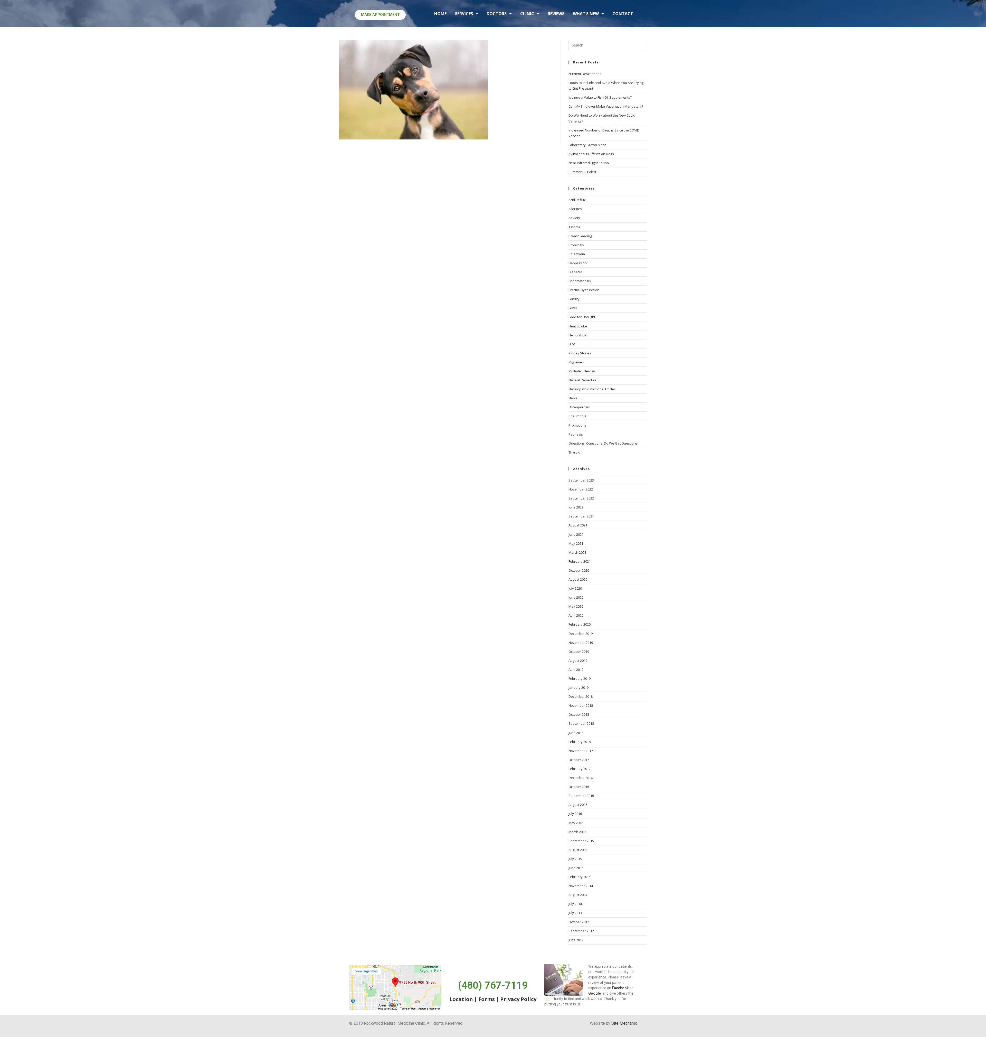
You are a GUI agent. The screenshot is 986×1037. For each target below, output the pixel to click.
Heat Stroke (577, 326)
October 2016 (578, 786)
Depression (577, 263)
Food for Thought (581, 317)
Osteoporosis (579, 407)
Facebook (620, 988)
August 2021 (577, 525)
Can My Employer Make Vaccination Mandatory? (605, 106)
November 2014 (580, 885)
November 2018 (580, 705)
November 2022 (580, 489)
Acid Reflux (577, 199)
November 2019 (580, 642)
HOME (440, 13)
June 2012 (575, 940)
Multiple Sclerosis (582, 371)
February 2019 (579, 678)
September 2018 (581, 723)
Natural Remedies (582, 380)
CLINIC (527, 13)
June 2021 (575, 534)
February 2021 (579, 561)
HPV (571, 344)
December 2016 (580, 777)
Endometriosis (579, 281)
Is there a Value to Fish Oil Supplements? (600, 97)
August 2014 (577, 894)
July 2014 (575, 903)
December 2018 (580, 696)
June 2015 (575, 867)
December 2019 (580, 633)
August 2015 (577, 849)
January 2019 (578, 687)
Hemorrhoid (577, 335)
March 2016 (577, 831)
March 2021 (577, 552)
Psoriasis (575, 434)
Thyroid (574, 452)
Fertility (574, 299)
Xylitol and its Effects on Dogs (591, 154)
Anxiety (574, 217)
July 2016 (575, 813)
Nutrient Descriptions (584, 73)
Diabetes (575, 272)
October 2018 (578, 714)
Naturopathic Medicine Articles (592, 389)
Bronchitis (576, 245)
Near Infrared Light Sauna (588, 163)
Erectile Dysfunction (583, 290)
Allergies (575, 208)
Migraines (576, 362)
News (572, 398)
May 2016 (575, 823)
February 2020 (579, 624)
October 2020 (578, 570)
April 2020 (575, 615)
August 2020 (577, 579)
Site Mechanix (624, 1023)
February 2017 (579, 768)
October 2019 (578, 651)
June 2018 (575, 732)
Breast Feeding (580, 236)
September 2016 (581, 795)
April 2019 (575, 669)
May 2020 (575, 606)
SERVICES (464, 13)
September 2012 (581, 931)
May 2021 (575, 543)
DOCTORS (497, 13)
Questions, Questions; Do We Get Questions (603, 443)
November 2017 (580, 750)
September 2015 (581, 840)
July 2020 (575, 588)
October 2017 (578, 759)
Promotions (577, 425)
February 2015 (579, 876)
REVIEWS (556, 13)
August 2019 (577, 660)
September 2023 (581, 480)
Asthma (574, 227)
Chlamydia (576, 254)
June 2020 (575, 597)
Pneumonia (577, 416)
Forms (486, 999)
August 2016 (577, 804)
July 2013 (575, 912)
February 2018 (579, 741)
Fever (572, 308)
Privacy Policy (518, 999)
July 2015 (575, 858)
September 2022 (581, 498)
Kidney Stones (579, 353)
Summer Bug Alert (582, 171)
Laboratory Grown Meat (587, 145)
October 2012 (578, 922)
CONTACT (622, 13)
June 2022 (575, 507)
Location (461, 999)
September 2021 (581, 516)
